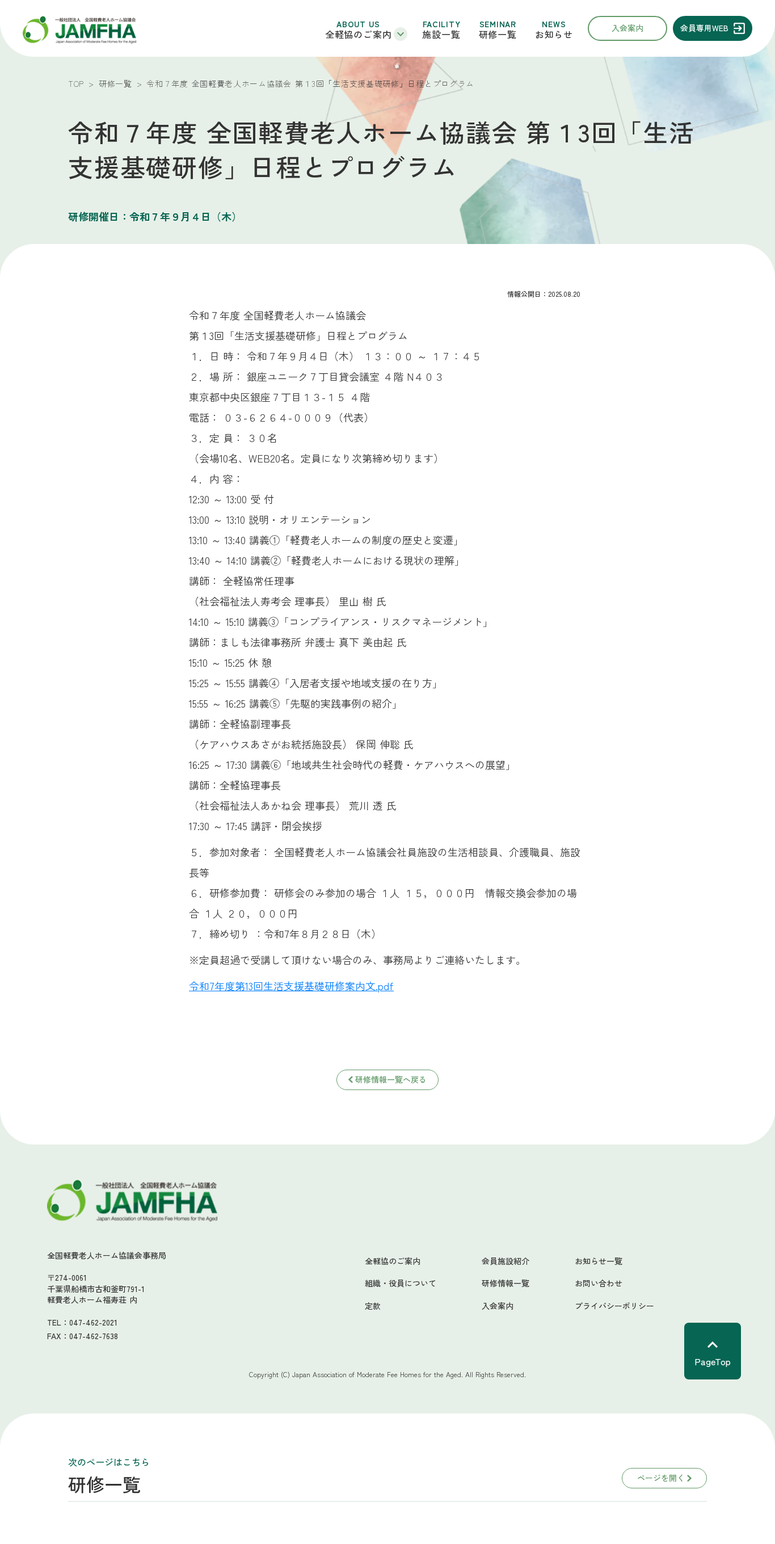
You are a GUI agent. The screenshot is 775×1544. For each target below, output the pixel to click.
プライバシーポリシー (614, 1306)
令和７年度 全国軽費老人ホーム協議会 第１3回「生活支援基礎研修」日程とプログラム (310, 83)
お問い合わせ (598, 1283)
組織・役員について (400, 1283)
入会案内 (497, 1306)
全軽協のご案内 (392, 1261)
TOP (76, 83)
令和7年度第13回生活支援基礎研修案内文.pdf (291, 985)
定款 (373, 1306)
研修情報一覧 (505, 1283)
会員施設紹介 (505, 1261)
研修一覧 (115, 83)
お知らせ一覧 (598, 1261)
